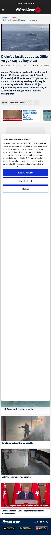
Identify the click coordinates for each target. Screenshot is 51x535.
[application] (25, 267)
